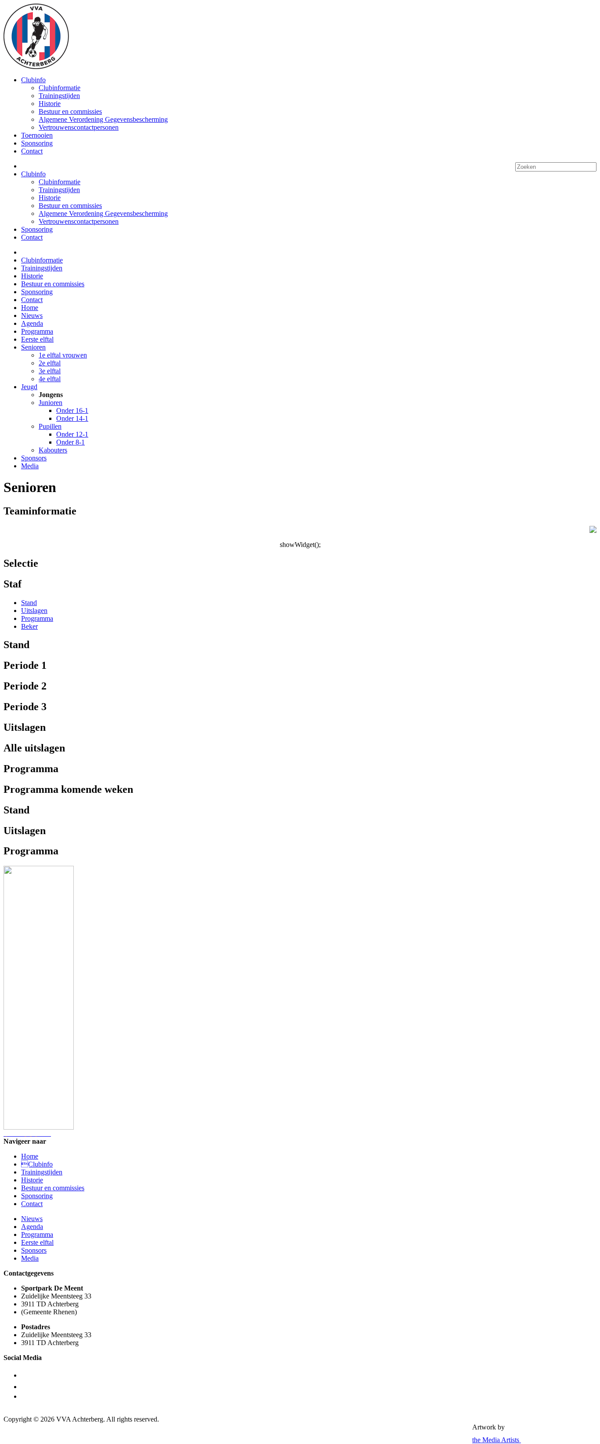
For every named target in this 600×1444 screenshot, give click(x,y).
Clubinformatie (59, 87)
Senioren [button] (33, 347)
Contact (32, 151)
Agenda (32, 323)
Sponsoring (37, 143)
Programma (37, 331)
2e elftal (50, 363)
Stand (29, 602)
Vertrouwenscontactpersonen (79, 127)
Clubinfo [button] (33, 80)
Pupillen (50, 426)
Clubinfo (37, 1164)
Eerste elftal (37, 339)
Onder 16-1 (72, 410)
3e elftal (50, 371)
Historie (50, 103)
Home (29, 307)
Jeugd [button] (29, 386)
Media (30, 466)
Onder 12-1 (72, 434)
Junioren (50, 402)
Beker (29, 626)
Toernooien (37, 135)
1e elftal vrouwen (63, 355)
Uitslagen (34, 610)
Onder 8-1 (70, 442)
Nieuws (32, 315)
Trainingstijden (59, 95)
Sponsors (34, 458)
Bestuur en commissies (70, 111)
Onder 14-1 (72, 418)
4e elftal (50, 379)
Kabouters (53, 450)
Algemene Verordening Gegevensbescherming (103, 119)
